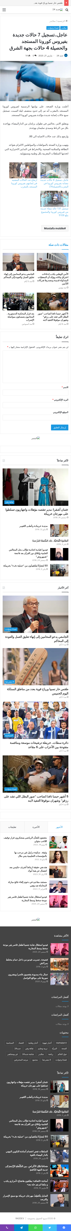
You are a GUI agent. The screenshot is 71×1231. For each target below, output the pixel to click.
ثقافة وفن (29, 1048)
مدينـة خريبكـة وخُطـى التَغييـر (33, 526)
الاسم (65, 387)
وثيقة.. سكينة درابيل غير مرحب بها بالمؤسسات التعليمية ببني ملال (30, 854)
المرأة (54, 1048)
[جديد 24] (58, 9)
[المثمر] (35, 438)
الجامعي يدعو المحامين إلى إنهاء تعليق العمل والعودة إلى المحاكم (19, 275)
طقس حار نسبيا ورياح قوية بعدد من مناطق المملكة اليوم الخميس (33, 2)
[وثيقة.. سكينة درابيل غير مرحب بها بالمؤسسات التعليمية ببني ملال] (58, 857)
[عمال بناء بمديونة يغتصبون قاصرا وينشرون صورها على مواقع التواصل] (59, 979)
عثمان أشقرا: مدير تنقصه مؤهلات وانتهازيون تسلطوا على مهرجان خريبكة (36, 511)
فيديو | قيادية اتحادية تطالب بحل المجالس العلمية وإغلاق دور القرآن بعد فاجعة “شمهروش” (28, 553)
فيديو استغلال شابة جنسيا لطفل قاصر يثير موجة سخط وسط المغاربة (27, 898)
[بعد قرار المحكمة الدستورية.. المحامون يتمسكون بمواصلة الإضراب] (18, 302)
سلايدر (52, 21)
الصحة (64, 1048)
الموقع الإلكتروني (60, 412)
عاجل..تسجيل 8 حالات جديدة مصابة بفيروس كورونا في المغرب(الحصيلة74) (54, 183)
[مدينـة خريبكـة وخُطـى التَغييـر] (59, 530)
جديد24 (18, 1048)
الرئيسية (61, 21)
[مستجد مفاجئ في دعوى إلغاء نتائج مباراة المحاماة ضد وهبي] (58, 886)
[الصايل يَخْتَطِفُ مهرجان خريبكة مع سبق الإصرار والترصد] (59, 1200)
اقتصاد (21, 1043)
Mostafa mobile (54, 228)
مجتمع (35, 1060)
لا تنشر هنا (46, 1060)
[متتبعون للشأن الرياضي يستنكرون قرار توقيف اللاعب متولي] (58, 842)
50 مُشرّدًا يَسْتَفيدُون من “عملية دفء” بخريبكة (25, 565)
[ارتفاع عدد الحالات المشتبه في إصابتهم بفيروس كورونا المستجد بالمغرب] (23, 170)
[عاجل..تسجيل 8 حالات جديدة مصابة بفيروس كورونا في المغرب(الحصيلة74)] (54, 170)
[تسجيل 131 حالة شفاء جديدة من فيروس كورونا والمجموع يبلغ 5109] (54, 199)
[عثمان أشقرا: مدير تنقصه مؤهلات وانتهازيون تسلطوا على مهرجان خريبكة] (59, 1086)
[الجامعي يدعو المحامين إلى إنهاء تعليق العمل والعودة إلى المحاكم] (18, 262)
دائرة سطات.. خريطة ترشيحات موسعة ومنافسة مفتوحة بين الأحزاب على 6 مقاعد (39, 745)
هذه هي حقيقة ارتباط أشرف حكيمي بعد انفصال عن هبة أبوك (28, 869)
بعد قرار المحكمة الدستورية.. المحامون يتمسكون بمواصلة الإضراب (20, 317)
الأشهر (59, 827)
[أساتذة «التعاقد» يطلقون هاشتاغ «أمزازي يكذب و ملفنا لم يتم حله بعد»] (59, 1185)
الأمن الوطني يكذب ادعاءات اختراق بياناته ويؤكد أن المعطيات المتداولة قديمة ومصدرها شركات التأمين (52, 278)
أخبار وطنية (33, 1043)
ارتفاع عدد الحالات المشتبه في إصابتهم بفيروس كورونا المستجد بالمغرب (24, 183)
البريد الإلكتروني (60, 399)
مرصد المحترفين (21, 1060)
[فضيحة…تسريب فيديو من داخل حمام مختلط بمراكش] (59, 964)
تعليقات (12, 827)
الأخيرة (36, 827)
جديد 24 (60, 55)
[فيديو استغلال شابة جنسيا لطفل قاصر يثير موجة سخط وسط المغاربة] (58, 901)
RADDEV (20, 1218)
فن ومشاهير (12, 1054)
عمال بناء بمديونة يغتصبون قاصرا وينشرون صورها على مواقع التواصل (28, 976)
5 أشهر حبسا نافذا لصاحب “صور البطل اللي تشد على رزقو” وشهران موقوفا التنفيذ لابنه (53, 317)
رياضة (50, 1054)
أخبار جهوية (47, 1043)
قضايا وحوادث (53, 28)
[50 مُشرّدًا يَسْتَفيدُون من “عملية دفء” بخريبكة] (59, 570)
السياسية (10, 1043)
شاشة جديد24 (28, 1054)
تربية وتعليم (42, 1048)
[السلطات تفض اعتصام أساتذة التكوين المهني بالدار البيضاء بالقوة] (59, 1156)
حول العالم (62, 1054)
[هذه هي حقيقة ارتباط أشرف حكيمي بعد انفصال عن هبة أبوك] (58, 872)
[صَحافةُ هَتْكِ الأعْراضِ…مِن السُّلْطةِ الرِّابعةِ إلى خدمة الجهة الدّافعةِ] (59, 1171)
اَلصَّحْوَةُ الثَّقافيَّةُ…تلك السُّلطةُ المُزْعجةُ (50, 540)
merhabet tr (61, 1043)
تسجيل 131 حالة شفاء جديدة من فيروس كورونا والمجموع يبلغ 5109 (54, 212)
